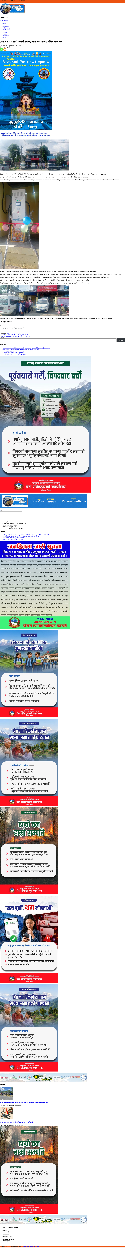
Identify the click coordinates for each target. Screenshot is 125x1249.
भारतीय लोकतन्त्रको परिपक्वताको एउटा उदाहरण (15, 354)
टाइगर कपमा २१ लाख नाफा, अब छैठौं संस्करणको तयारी (15, 336)
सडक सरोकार (6, 29)
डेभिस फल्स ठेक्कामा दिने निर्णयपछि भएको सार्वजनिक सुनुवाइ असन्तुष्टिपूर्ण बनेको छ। (24, 1102)
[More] (5, 49)
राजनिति (5, 32)
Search (2, 337)
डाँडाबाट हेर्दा (6, 28)
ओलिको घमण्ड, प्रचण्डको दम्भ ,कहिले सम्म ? (14, 352)
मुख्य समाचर (6, 26)
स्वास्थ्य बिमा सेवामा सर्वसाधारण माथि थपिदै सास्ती (14, 334)
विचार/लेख (6, 35)
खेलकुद (5, 34)
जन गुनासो (6, 31)
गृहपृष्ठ (5, 23)
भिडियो (5, 37)
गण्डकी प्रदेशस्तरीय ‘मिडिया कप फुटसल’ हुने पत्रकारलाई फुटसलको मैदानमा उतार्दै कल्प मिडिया (26, 348)
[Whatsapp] (1, 49)
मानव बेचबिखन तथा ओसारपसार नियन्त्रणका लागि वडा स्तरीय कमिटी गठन (21, 349)
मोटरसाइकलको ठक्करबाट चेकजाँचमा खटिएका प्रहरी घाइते (16, 1122)
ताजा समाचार (6, 25)
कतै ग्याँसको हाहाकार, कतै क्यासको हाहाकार (14, 351)
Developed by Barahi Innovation (30, 1246)
